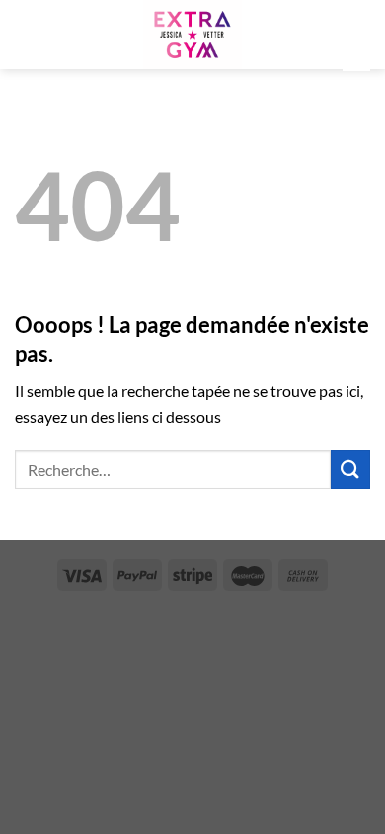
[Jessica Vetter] (193, 34)
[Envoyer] (350, 469)
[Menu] (26, 34)
